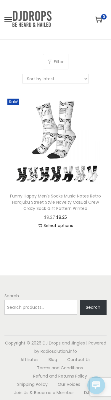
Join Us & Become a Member (44, 393)
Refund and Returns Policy (60, 376)
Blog (53, 360)
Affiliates (29, 360)
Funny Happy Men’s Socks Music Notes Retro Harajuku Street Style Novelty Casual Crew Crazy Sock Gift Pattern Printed (55, 202)
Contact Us (79, 360)
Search (11, 296)
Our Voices (69, 384)
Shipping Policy (32, 384)
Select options (58, 225)
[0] (98, 19)
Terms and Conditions (60, 368)
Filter (59, 62)
